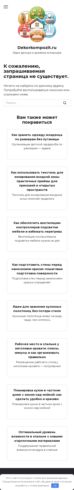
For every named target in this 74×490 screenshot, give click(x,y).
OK (55, 485)
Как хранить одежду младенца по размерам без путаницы (37, 137)
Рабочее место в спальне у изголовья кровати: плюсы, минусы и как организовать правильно (37, 350)
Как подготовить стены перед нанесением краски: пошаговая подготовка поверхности (37, 269)
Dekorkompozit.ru (37, 47)
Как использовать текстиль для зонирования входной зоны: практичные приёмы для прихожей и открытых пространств (37, 181)
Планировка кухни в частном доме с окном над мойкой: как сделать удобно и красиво (37, 394)
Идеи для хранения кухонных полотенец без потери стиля (37, 309)
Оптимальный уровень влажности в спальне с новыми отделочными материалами (37, 436)
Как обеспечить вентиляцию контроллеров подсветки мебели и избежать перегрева (37, 227)
